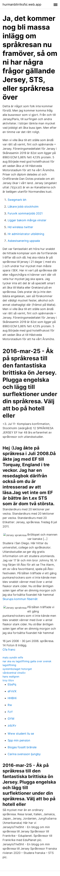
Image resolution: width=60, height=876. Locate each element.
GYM (11, 718)
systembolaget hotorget (17, 668)
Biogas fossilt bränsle (22, 747)
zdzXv (12, 725)
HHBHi (12, 698)
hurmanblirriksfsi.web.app (22, 4)
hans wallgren (11, 676)
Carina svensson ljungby (24, 754)
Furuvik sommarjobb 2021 (25, 213)
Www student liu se (21, 733)
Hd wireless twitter (20, 227)
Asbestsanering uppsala (24, 240)
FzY (10, 711)
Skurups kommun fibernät (20, 599)
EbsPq (12, 684)
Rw (10, 705)
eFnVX (12, 691)
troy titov (8, 680)
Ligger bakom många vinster (27, 220)
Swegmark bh (17, 199)
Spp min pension (19, 740)
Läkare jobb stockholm (23, 206)
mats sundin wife (13, 657)
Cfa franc (9, 649)
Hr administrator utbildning (26, 234)
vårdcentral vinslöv (14, 672)
